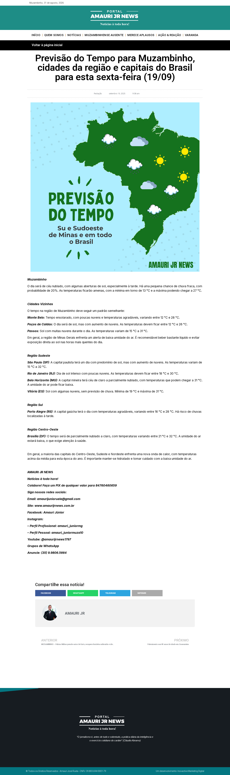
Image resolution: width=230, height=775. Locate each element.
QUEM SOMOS (54, 35)
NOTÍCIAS (74, 35)
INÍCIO (36, 35)
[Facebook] (190, 3)
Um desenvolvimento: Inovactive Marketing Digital (180, 771)
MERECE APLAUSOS (140, 35)
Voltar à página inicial (47, 45)
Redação (98, 93)
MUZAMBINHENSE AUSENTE (104, 35)
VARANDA (191, 35)
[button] (50, 593)
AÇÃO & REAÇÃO (169, 35)
